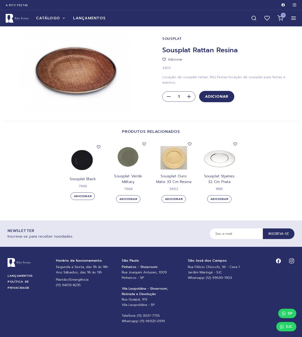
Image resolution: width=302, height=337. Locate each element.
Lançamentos (89, 18)
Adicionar (216, 96)
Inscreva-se (278, 233)
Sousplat (172, 38)
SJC (289, 326)
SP (290, 313)
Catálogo (48, 18)
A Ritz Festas (17, 5)
